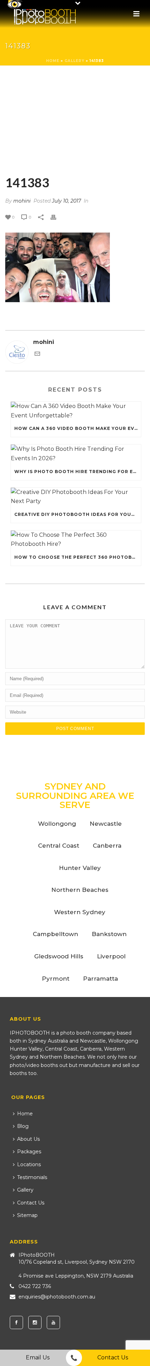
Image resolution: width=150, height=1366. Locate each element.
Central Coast (58, 845)
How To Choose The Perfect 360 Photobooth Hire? (77, 557)
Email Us (38, 1357)
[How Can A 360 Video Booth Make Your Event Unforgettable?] (76, 411)
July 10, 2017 (66, 201)
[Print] (57, 217)
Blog (23, 1126)
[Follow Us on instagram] (35, 1322)
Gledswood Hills (58, 956)
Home (52, 60)
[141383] (75, 120)
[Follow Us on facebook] (16, 1322)
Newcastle (106, 823)
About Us (28, 1139)
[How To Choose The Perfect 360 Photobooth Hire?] (76, 540)
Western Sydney (79, 912)
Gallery (74, 60)
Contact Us (30, 1203)
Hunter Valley (80, 867)
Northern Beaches (79, 889)
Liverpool (111, 956)
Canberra (107, 845)
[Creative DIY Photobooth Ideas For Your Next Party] (76, 497)
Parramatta (100, 978)
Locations (29, 1164)
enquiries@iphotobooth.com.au (56, 1297)
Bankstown (109, 934)
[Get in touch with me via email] (37, 354)
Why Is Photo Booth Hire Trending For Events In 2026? (77, 471)
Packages (29, 1151)
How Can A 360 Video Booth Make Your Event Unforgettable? (77, 428)
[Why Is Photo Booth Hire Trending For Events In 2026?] (76, 454)
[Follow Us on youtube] (53, 1322)
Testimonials (32, 1177)
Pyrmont (55, 978)
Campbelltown (55, 934)
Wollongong (57, 823)
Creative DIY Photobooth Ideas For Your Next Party (77, 514)
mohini (22, 201)
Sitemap (27, 1215)
